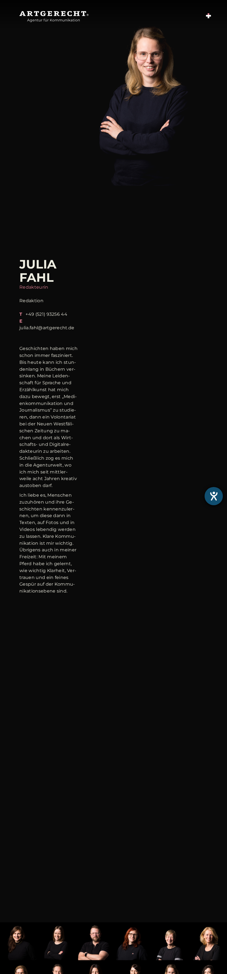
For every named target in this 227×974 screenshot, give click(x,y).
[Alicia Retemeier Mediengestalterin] (57, 956)
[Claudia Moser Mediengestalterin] (208, 956)
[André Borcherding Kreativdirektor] (95, 956)
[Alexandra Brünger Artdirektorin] (19, 956)
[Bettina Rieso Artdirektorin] (170, 956)
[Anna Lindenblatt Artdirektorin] (132, 956)
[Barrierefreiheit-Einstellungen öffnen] (214, 496)
